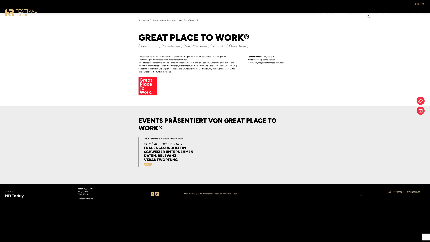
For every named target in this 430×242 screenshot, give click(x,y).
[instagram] (152, 194)
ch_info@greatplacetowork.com (266, 63)
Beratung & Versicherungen (196, 46)
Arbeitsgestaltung (219, 46)
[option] (419, 4)
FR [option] (423, 4)
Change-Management (149, 46)
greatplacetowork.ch (261, 59)
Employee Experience (171, 46)
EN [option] (419, 4)
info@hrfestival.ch (85, 199)
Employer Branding (238, 46)
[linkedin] (157, 194)
